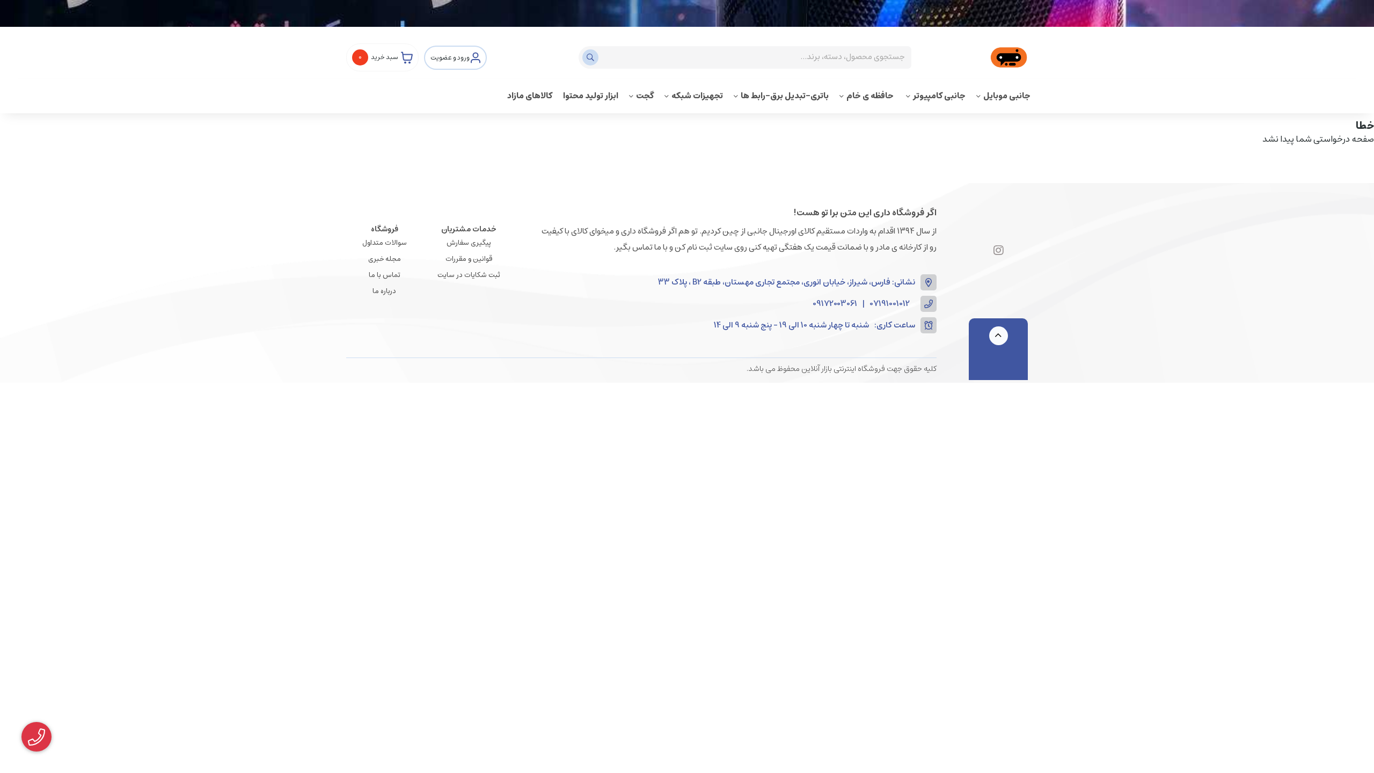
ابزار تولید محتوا (590, 96)
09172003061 (835, 304)
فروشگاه (384, 229)
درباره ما (384, 291)
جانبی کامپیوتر (939, 96)
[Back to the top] (998, 335)
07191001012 (890, 304)
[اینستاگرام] (998, 250)
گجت (645, 96)
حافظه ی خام (870, 96)
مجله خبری (384, 259)
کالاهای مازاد (529, 96)
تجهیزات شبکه (697, 96)
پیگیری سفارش (469, 243)
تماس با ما (384, 275)
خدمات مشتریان (468, 229)
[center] (592, 57)
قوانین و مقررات (468, 259)
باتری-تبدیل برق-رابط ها (785, 96)
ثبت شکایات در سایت (468, 275)
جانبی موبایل (1006, 96)
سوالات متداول (384, 243)
